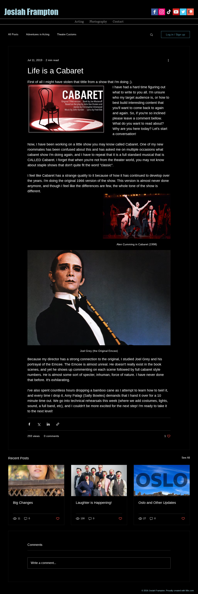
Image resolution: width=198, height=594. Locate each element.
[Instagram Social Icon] (161, 11)
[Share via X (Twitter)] (39, 424)
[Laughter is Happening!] (99, 480)
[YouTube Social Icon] (176, 11)
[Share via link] (58, 424)
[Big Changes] (36, 480)
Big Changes (23, 503)
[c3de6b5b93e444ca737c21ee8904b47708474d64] (190, 11)
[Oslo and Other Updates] (162, 480)
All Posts (13, 34)
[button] (151, 34)
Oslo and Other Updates (157, 503)
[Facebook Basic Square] (154, 11)
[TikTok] (169, 11)
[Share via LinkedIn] (48, 424)
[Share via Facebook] (29, 424)
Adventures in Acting (37, 34)
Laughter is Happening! (94, 503)
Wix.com (190, 590)
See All (186, 457)
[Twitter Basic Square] (183, 11)
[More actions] (168, 60)
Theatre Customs (66, 34)
